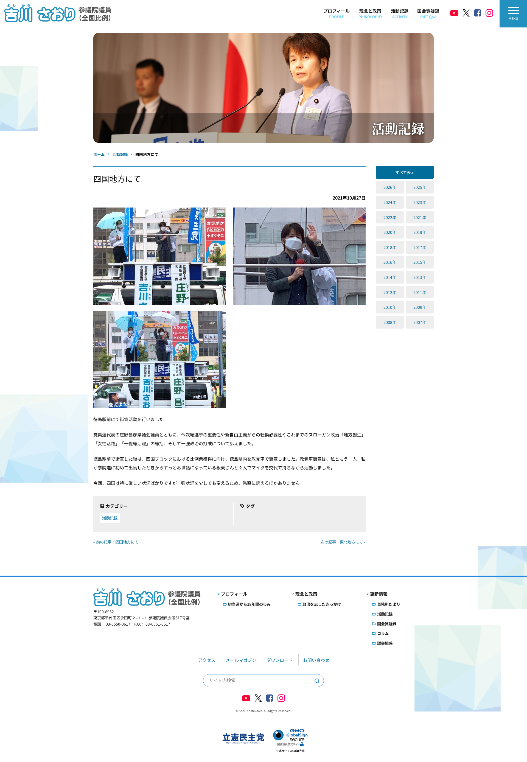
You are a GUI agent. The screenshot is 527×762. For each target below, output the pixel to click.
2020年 (389, 232)
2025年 (419, 187)
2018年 (389, 247)
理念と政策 (370, 13)
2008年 (389, 322)
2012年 (389, 292)
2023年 (419, 202)
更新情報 (379, 593)
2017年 (419, 247)
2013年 (419, 277)
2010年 (389, 307)
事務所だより (388, 604)
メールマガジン (241, 660)
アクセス (206, 660)
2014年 (389, 277)
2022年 (389, 217)
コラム (383, 633)
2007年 (419, 322)
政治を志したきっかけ (321, 604)
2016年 (389, 262)
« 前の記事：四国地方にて (115, 542)
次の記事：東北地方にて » (343, 542)
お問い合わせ (316, 660)
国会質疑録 (428, 13)
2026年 (389, 187)
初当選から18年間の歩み (249, 604)
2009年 (419, 307)
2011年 (419, 292)
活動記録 (399, 13)
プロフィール (336, 13)
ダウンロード (280, 660)
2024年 (389, 202)
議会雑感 (385, 643)
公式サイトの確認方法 (290, 750)
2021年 (419, 217)
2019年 (419, 232)
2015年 (419, 262)
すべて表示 (404, 172)
